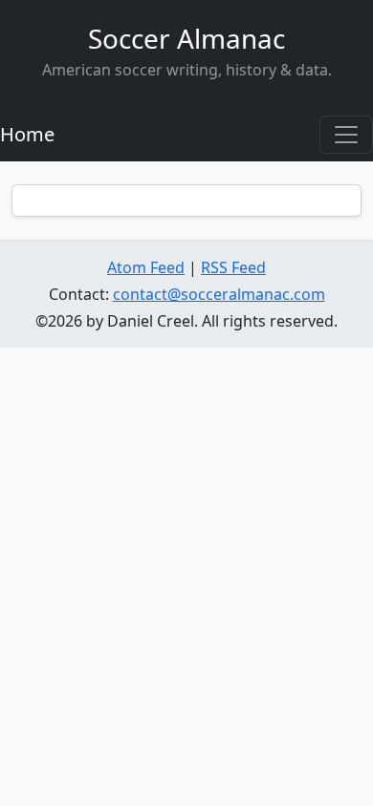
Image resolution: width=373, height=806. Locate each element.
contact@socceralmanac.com (219, 294)
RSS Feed (233, 267)
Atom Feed (146, 267)
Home (27, 134)
